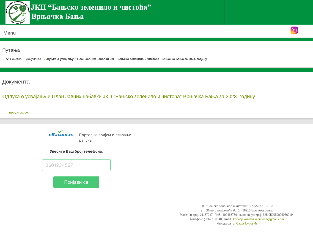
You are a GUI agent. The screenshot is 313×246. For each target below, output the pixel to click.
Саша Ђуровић (246, 223)
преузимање (18, 112)
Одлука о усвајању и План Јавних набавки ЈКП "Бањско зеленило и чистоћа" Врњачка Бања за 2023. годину (128, 96)
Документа (33, 59)
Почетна (16, 59)
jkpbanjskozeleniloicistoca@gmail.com (258, 219)
